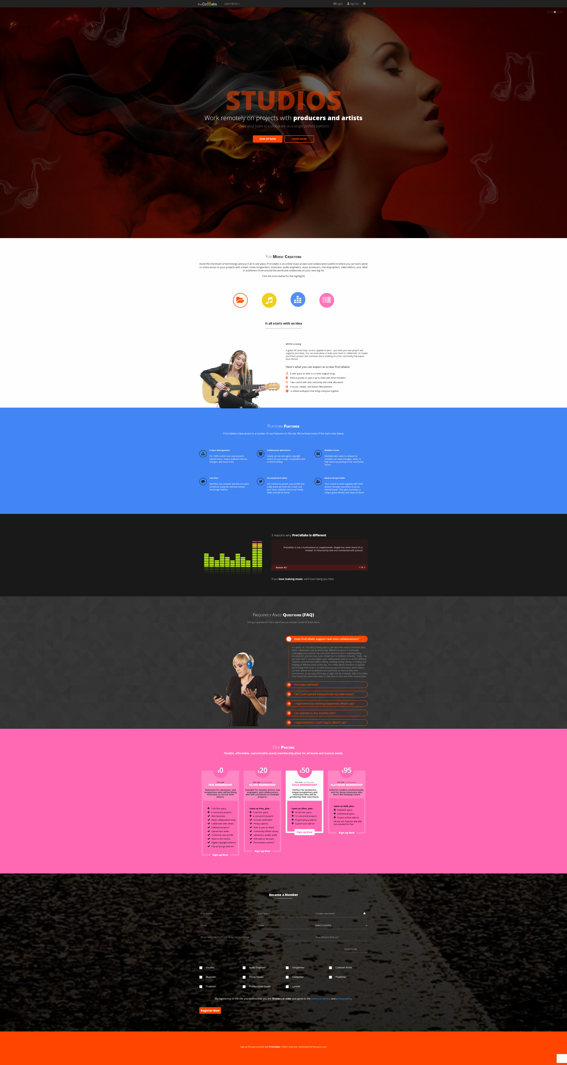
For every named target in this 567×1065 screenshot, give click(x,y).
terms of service (321, 998)
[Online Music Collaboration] (207, 2)
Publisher (340, 977)
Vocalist (210, 967)
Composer (298, 977)
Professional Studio (260, 986)
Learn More (299, 139)
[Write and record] (269, 300)
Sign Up (354, 3)
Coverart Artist (343, 967)
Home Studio (256, 977)
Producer (211, 986)
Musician (211, 977)
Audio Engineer (257, 967)
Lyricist (296, 986)
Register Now (210, 1010)
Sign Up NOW (268, 139)
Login (339, 3)
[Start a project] (240, 300)
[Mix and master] (298, 299)
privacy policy (344, 998)
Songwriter (298, 967)
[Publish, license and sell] (326, 300)
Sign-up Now (220, 854)
